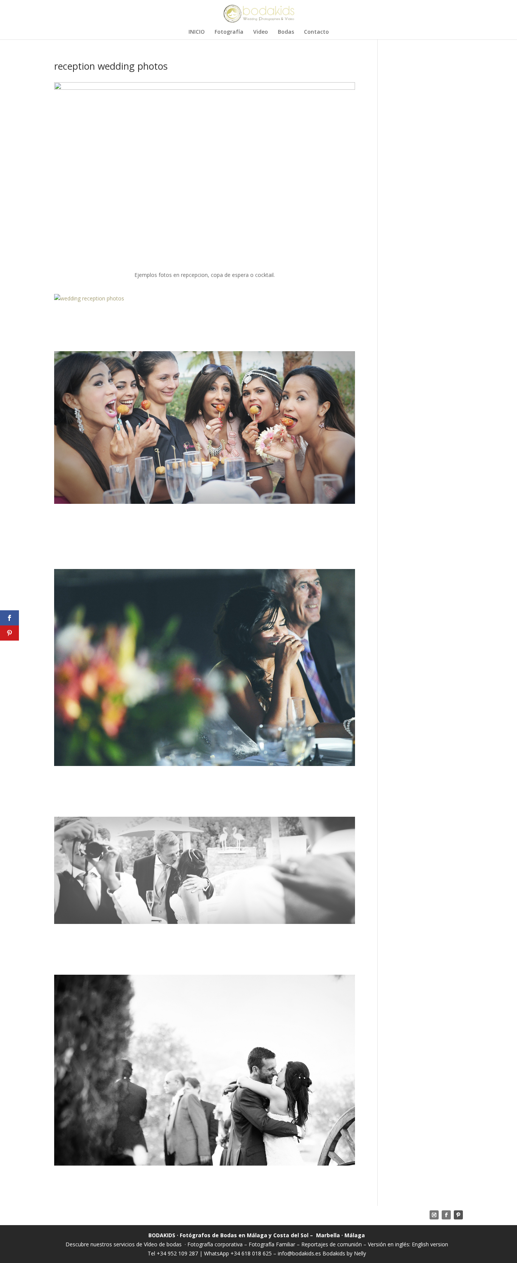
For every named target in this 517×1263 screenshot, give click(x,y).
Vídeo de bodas (163, 1244)
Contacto (316, 32)
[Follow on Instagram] (434, 1214)
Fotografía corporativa (215, 1244)
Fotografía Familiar (272, 1244)
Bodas (286, 32)
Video (260, 32)
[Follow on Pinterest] (458, 1214)
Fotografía (229, 32)
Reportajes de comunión (332, 1244)
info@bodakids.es (299, 1253)
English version (430, 1244)
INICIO (196, 32)
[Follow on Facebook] (446, 1214)
